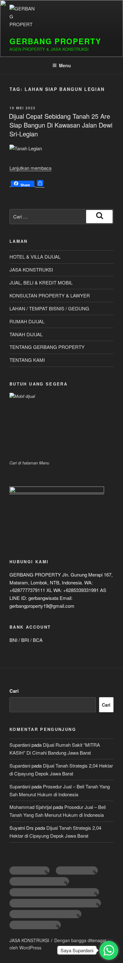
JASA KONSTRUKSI (31, 269)
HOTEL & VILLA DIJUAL (35, 256)
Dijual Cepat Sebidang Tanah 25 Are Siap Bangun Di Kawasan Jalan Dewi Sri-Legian (60, 124)
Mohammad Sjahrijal (30, 807)
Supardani (19, 744)
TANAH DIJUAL (26, 334)
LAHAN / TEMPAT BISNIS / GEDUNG (49, 308)
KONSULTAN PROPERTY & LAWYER (49, 295)
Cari (14, 690)
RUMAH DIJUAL (26, 321)
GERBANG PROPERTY (55, 41)
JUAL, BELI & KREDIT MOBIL (41, 282)
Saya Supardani (77, 950)
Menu (65, 65)
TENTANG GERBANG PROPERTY (47, 347)
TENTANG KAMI (27, 359)
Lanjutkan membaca (30, 167)
